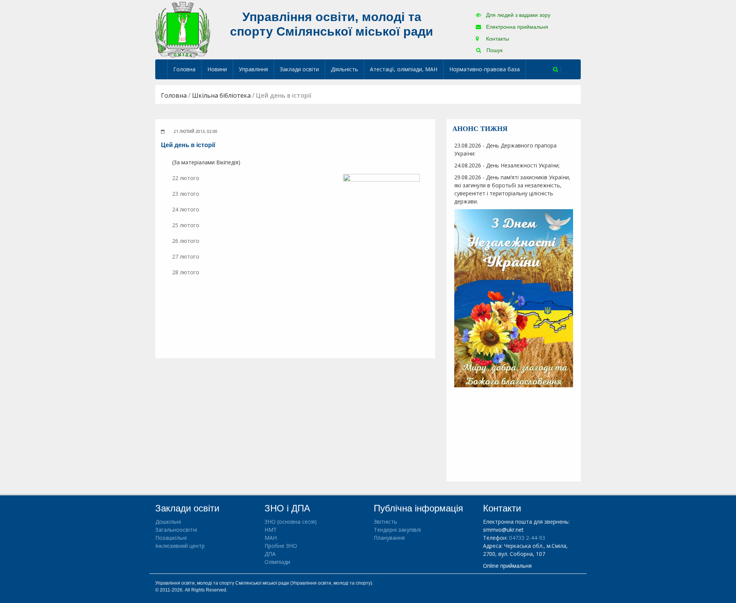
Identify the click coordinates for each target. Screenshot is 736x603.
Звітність (385, 521)
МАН (270, 537)
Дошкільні (168, 521)
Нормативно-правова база (484, 69)
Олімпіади (277, 561)
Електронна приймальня (516, 27)
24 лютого (185, 209)
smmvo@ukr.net (503, 529)
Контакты (497, 39)
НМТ (270, 529)
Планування (389, 537)
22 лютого (185, 178)
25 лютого (185, 225)
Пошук (494, 50)
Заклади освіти (299, 69)
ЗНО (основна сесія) (290, 521)
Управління (253, 69)
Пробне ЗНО (280, 545)
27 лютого (185, 256)
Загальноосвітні (176, 529)
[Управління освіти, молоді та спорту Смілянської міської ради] (182, 29)
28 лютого (185, 272)
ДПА (270, 553)
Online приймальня (507, 565)
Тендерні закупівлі (397, 529)
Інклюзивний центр (180, 545)
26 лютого (185, 240)
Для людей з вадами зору (517, 15)
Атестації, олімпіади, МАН (403, 69)
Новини (217, 69)
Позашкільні (171, 537)
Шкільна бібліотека (221, 95)
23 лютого (186, 193)
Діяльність (344, 69)
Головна (184, 69)
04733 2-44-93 (527, 537)
